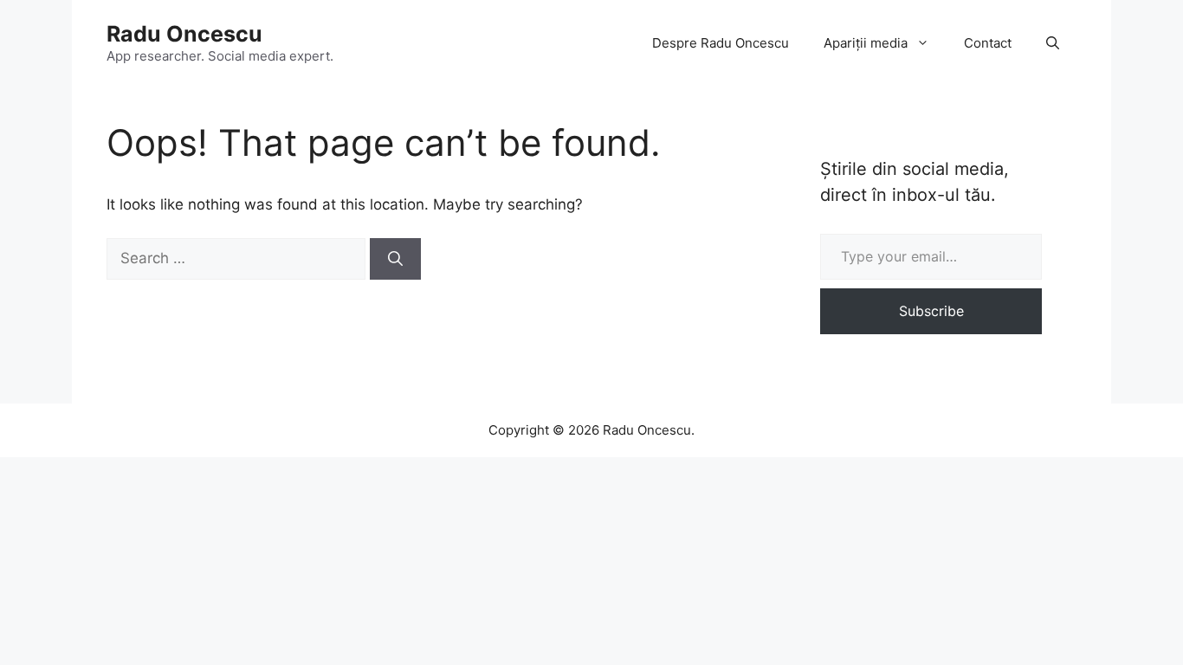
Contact (988, 43)
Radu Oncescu (184, 34)
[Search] (395, 259)
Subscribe (931, 311)
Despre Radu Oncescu (720, 43)
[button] (1052, 43)
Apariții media (866, 43)
